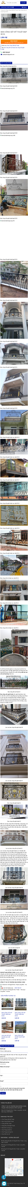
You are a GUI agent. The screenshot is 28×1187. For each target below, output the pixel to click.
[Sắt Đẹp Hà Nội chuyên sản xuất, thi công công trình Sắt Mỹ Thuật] (3, 2)
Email (2, 1081)
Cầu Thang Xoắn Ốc (7, 1129)
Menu (25, 7)
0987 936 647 (18, 988)
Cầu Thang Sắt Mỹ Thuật (8, 1119)
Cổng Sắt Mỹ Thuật (6, 1123)
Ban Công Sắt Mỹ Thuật (12, 10)
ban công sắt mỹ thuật (9, 47)
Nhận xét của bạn (5, 1066)
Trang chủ (3, 10)
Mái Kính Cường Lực (7, 1127)
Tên (1, 1075)
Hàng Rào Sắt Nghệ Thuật (8, 1125)
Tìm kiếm (23, 2)
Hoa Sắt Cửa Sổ (6, 1134)
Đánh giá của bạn (4, 1062)
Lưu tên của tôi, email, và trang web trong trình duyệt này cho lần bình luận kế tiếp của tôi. (12, 1089)
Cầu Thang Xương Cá (7, 1132)
